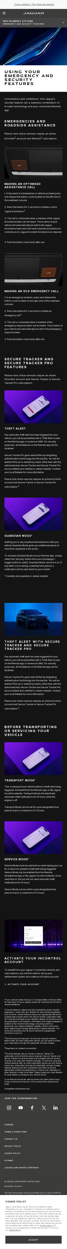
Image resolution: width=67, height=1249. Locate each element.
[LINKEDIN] (55, 1108)
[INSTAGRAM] (8, 1108)
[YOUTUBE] (20, 1108)
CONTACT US (11, 1139)
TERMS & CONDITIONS (15, 1132)
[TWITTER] (43, 1108)
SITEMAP (8, 1161)
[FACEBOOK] (32, 1108)
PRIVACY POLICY (12, 1146)
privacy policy (46, 1225)
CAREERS (9, 1125)
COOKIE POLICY (12, 1153)
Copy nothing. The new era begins (34, 4)
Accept (33, 1240)
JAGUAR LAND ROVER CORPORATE (21, 1168)
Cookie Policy (15, 1230)
